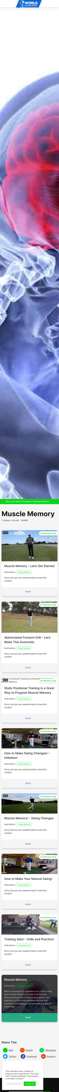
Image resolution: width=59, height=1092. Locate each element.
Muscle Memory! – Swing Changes (29, 818)
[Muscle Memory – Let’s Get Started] (30, 559)
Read (28, 1017)
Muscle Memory (15, 979)
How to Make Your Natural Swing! (28, 879)
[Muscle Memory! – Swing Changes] (30, 812)
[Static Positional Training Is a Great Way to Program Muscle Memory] (30, 681)
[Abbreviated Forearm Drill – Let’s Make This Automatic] (30, 631)
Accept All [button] (29, 1084)
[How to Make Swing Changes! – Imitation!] (30, 747)
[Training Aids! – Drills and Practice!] (30, 933)
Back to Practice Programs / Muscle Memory (27, 501)
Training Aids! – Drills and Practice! (29, 939)
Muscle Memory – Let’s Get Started (29, 566)
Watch (28, 591)
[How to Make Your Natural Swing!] (30, 872)
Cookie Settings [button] (14, 1084)
